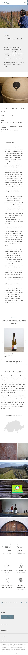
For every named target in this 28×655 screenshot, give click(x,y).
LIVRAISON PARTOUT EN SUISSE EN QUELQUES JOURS (6, 572)
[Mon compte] (21, 2)
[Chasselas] (14, 340)
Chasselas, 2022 (8, 355)
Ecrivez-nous (7, 617)
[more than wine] (7, 2)
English (7, 640)
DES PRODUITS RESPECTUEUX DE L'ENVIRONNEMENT (21, 587)
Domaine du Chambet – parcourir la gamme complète (14, 362)
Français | (3, 640)
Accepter (15, 653)
